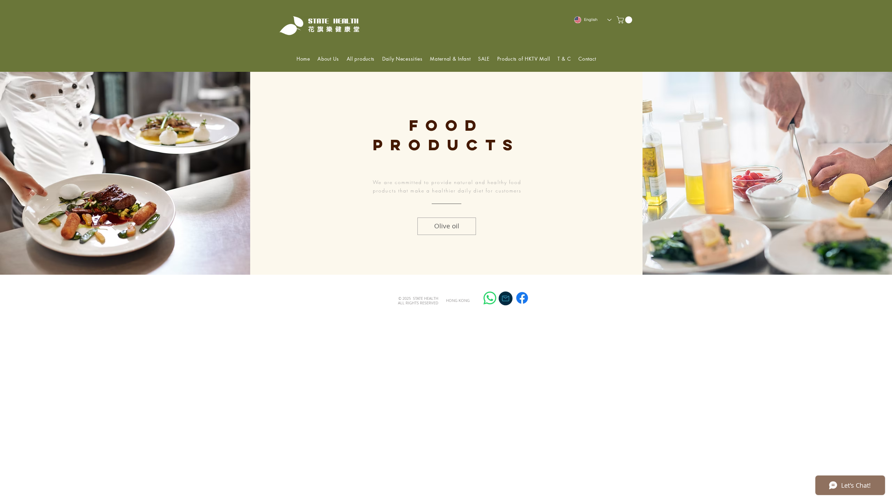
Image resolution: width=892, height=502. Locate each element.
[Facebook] (522, 298)
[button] (625, 19)
